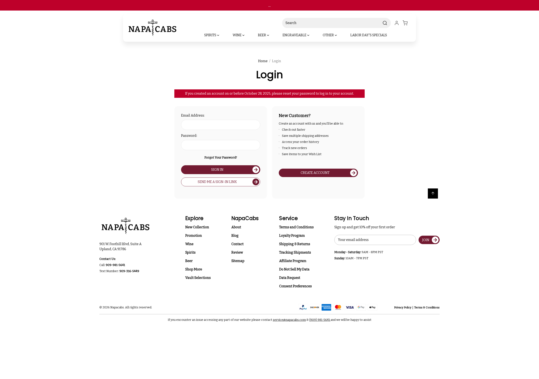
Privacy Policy (402, 307)
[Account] (396, 23)
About (236, 227)
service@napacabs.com (289, 320)
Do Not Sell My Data (294, 269)
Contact (237, 244)
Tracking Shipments (295, 252)
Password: (189, 136)
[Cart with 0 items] (408, 23)
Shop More (193, 269)
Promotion (193, 236)
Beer (189, 261)
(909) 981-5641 (320, 320)
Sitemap (237, 261)
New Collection (197, 227)
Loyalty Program (292, 236)
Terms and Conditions (296, 227)
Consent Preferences (295, 286)
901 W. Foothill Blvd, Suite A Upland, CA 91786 (121, 246)
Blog (235, 236)
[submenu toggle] (221, 35)
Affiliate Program (292, 261)
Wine (189, 244)
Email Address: (193, 115)
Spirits (190, 252)
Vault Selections (198, 278)
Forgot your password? (220, 157)
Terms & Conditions (427, 307)
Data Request (289, 278)
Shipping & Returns (294, 244)
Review (237, 252)
